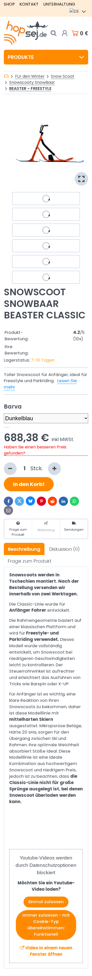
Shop (9, 4)
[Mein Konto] (64, 33)
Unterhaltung (59, 4)
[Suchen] (53, 33)
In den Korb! (28, 484)
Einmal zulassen (46, 902)
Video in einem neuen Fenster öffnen (48, 951)
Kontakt (29, 4)
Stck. (37, 468)
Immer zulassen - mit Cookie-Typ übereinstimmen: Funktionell (46, 924)
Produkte (21, 57)
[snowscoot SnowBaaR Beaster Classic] (46, 144)
